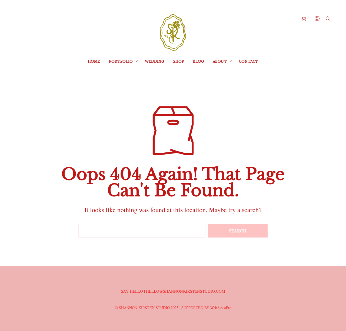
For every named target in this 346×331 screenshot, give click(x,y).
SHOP (178, 61)
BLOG (198, 61)
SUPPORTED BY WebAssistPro (206, 308)
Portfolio (121, 61)
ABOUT (220, 61)
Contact (248, 61)
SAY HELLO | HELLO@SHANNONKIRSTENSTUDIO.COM (173, 291)
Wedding (154, 61)
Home (94, 61)
